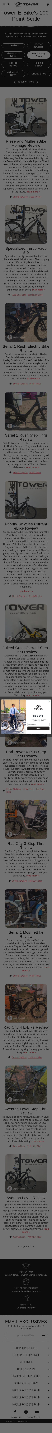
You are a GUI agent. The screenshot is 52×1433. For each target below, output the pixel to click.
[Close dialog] (49, 701)
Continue (38, 728)
